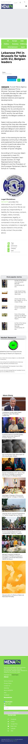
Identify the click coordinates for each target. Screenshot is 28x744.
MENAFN (5, 87)
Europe (14, 41)
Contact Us (7, 685)
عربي (15, 2)
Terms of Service (8, 681)
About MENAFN (8, 690)
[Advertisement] (14, 23)
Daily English (8, 701)
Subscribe (16, 712)
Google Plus (13, 724)
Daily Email (13, 726)
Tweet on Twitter (11, 80)
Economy (15, 44)
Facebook (13, 719)
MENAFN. (12, 739)
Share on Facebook (12, 77)
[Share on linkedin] (23, 80)
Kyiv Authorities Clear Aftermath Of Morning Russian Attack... (13, 455)
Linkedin (12, 728)
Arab (22, 41)
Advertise (6, 688)
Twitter (12, 721)
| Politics (5, 44)
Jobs (5, 692)
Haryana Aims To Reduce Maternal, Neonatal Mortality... (13, 595)
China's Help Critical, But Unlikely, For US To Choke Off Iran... (21, 300)
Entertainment (10, 47)
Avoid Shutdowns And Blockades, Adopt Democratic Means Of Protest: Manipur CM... (12, 436)
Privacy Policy (7, 683)
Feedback (6, 695)
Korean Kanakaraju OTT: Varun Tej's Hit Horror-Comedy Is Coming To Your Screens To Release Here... (13, 474)
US (5, 41)
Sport (22, 47)
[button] (20, 2)
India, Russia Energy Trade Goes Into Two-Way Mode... (20, 292)
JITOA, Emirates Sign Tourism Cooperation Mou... (20, 308)
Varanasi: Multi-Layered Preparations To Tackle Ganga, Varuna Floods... (13, 514)
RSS (11, 731)
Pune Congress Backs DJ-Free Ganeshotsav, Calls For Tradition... (12, 532)
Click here (15, 675)
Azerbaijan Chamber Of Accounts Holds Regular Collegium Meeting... (13, 496)
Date (4, 72)
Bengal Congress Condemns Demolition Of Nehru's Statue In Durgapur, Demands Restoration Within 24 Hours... (12, 557)
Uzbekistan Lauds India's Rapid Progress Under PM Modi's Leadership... (11, 414)
